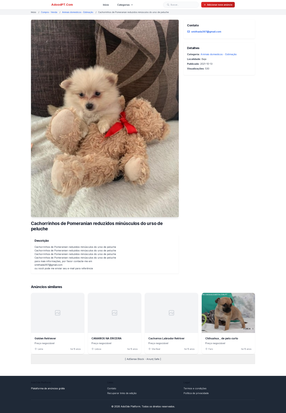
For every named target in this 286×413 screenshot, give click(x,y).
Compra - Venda (49, 12)
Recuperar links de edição (122, 393)
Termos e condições (195, 388)
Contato (111, 388)
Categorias (123, 4)
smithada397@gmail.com (206, 31)
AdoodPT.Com (62, 4)
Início (106, 4)
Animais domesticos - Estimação (77, 12)
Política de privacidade (196, 393)
